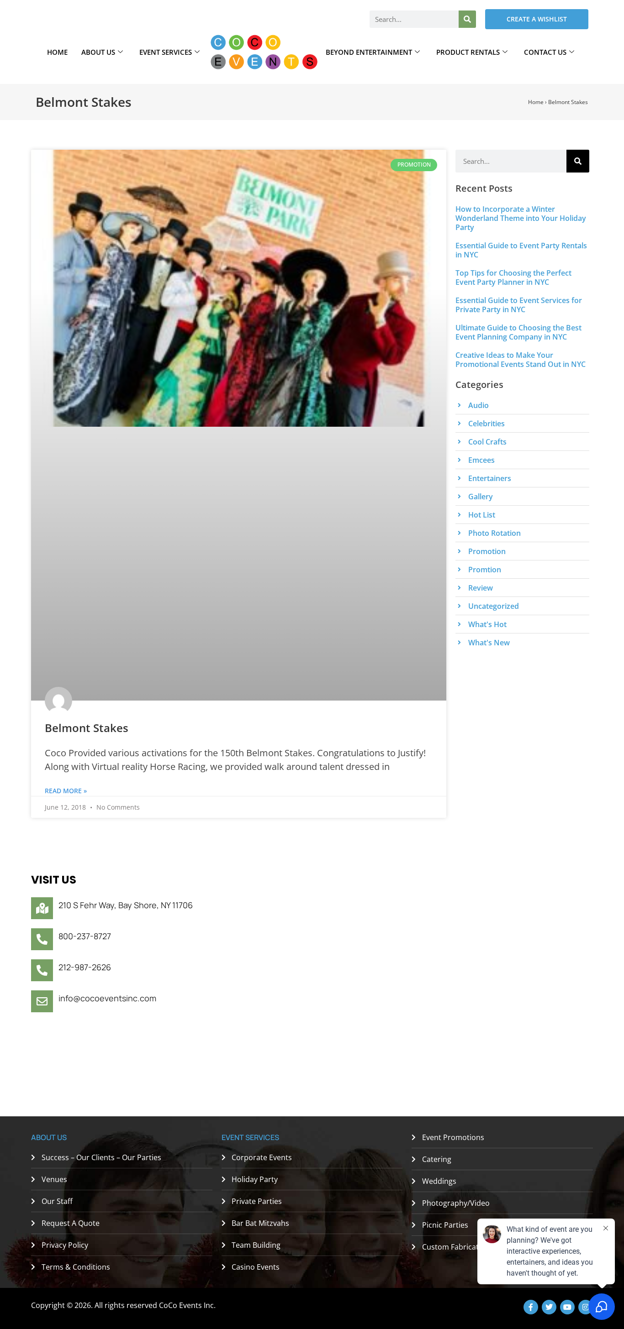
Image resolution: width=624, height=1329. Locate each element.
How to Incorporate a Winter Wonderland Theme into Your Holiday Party (520, 218)
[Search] (467, 19)
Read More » (66, 791)
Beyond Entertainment (369, 52)
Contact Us (545, 52)
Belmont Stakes (86, 727)
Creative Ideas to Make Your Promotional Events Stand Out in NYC (520, 359)
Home (57, 52)
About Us (98, 52)
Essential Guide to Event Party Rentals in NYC (521, 250)
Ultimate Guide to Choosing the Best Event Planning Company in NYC (518, 332)
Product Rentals (468, 52)
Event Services (165, 52)
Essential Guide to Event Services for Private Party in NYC (518, 304)
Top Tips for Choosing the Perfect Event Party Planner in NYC (513, 277)
